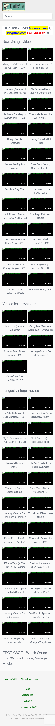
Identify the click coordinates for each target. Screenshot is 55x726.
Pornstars (27, 701)
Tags (27, 688)
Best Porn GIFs (11, 679)
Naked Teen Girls (29, 679)
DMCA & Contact (27, 707)
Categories (27, 695)
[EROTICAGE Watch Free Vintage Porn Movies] (13, 6)
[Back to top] (50, 719)
